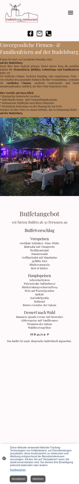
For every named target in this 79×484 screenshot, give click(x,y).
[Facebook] (30, 33)
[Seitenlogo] (21, 12)
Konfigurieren (18, 469)
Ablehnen (38, 478)
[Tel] (48, 33)
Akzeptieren (18, 478)
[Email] (39, 33)
